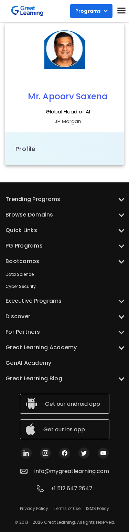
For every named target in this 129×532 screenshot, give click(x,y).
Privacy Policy (34, 508)
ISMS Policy (97, 508)
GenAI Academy (28, 363)
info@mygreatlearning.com (71, 471)
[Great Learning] (27, 11)
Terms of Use (67, 508)
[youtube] (103, 452)
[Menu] (121, 10)
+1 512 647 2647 (72, 488)
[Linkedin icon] (26, 452)
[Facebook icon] (64, 452)
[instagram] (45, 452)
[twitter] (83, 452)
